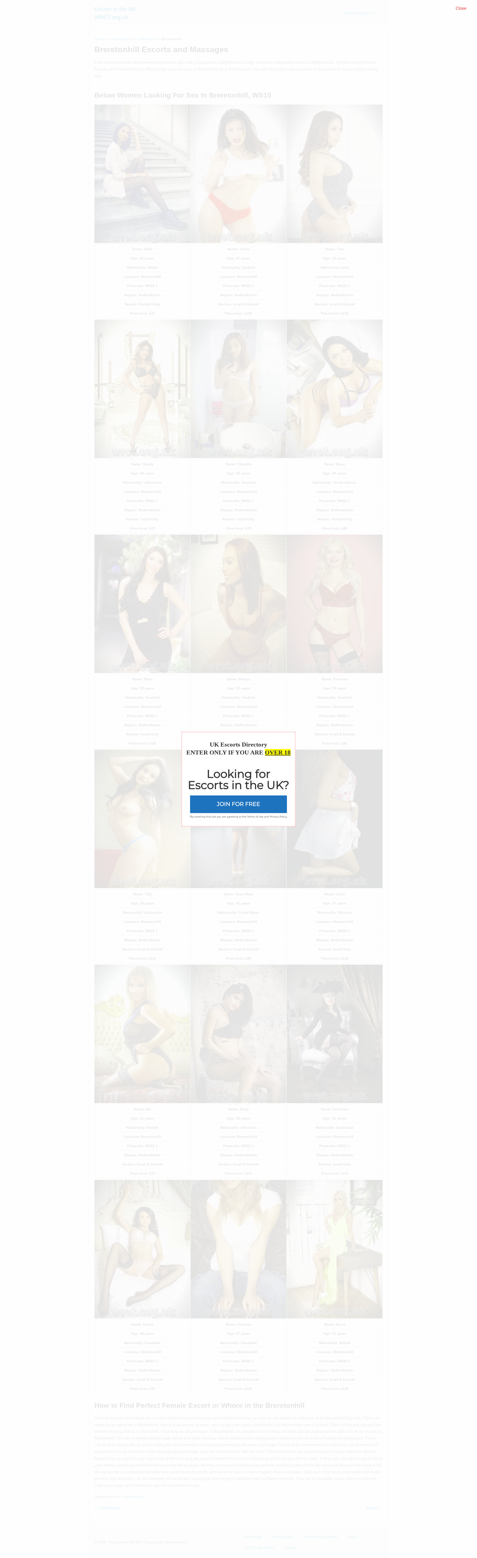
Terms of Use (255, 816)
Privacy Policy (278, 816)
